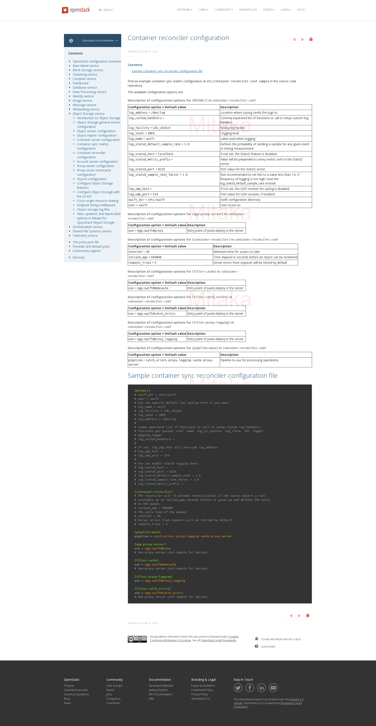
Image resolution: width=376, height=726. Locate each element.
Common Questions (76, 694)
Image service (82, 100)
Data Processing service (90, 92)
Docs (301, 10)
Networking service (86, 109)
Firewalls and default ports (91, 246)
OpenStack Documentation (98, 40)
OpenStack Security (75, 690)
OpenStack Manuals (161, 685)
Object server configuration (96, 131)
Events (268, 10)
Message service (84, 105)
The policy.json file (86, 242)
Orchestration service (88, 227)
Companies (113, 699)
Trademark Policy (202, 690)
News (67, 703)
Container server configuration (98, 140)
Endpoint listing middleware (96, 205)
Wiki (151, 699)
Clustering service (85, 74)
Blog (67, 699)
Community (223, 10)
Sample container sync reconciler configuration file (167, 71)
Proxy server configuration (95, 166)
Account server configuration (97, 161)
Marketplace (248, 10)
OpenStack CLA (200, 699)
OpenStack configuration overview (97, 61)
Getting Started (158, 690)
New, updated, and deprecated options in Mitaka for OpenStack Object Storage (99, 218)
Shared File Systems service (92, 231)
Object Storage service (89, 113)
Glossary (79, 257)
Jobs (109, 694)
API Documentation (161, 694)
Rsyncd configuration (92, 179)
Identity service (83, 96)
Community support (87, 251)
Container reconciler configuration (91, 155)
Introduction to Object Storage (98, 118)
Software (184, 10)
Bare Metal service (86, 66)
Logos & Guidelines (203, 685)
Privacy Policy (199, 694)
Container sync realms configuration (92, 146)
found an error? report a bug (281, 639)
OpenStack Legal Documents (218, 640)
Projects (69, 685)
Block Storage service (88, 70)
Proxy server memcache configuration (94, 172)
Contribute (113, 703)
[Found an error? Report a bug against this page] (311, 40)
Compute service (84, 79)
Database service (85, 87)
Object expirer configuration (96, 135)
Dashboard (80, 83)
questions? (267, 646)
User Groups (114, 685)
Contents (135, 65)
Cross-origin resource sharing (97, 201)
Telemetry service (85, 235)
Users (203, 10)
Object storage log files (93, 209)
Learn (285, 10)
